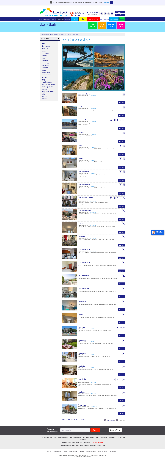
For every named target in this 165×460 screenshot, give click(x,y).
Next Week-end (73, 451)
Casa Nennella (82, 301)
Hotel (81, 445)
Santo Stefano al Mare (48, 91)
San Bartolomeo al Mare (48, 84)
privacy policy (106, 2)
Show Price (121, 102)
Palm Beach (81, 327)
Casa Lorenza (81, 392)
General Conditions (91, 451)
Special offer (87, 442)
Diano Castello (46, 63)
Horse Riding (112, 437)
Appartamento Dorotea (84, 185)
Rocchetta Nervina (47, 82)
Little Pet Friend (121, 437)
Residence (93, 445)
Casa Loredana (82, 340)
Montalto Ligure (46, 72)
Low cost (65, 451)
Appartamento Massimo (84, 210)
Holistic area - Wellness (102, 437)
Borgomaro (45, 50)
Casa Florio (81, 107)
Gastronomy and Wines (75, 437)
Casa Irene (81, 133)
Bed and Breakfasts (66, 445)
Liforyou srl (79, 456)
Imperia (44, 70)
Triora (43, 94)
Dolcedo (44, 69)
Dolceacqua (45, 67)
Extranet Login (113, 451)
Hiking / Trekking (90, 437)
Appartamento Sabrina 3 (84, 262)
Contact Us (67, 19)
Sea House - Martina (83, 275)
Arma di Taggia (46, 46)
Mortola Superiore (46, 74)
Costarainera (45, 62)
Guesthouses (75, 445)
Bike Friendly (53, 437)
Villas (104, 445)
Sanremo (44, 89)
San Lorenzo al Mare (73, 34)
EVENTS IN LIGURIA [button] (93, 19)
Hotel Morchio (82, 379)
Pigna (43, 79)
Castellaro (44, 55)
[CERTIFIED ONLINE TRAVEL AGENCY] (72, 13)
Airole (43, 43)
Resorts (99, 445)
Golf (84, 437)
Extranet (122, 19)
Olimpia (80, 146)
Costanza (80, 223)
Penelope (80, 159)
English (119, 12)
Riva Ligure (45, 81)
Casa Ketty (81, 314)
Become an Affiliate (115, 430)
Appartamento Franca (84, 94)
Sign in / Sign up (119, 14)
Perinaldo (44, 77)
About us (54, 19)
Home (40, 19)
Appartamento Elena (83, 172)
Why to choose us (46, 19)
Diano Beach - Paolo (83, 288)
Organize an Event (66, 442)
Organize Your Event (92, 25)
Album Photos (121, 25)
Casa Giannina (82, 353)
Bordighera (45, 48)
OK (111, 2)
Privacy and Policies (102, 451)
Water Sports (83, 439)
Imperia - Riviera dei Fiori (60, 34)
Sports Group (102, 25)
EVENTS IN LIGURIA (98, 442)
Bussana (44, 51)
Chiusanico (45, 60)
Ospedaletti (45, 75)
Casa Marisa (81, 366)
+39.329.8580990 (93, 13)
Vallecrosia (44, 96)
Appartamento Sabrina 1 (84, 249)
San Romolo (45, 87)
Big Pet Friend (45, 437)
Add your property (114, 19)
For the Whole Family (63, 437)
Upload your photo (111, 25)
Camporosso (45, 53)
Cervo (43, 58)
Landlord (86, 445)
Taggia (43, 93)
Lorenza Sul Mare (82, 120)
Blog (81, 442)
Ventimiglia (44, 98)
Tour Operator (75, 19)
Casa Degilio (81, 236)
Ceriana (44, 57)
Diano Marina (45, 65)
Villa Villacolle (82, 405)
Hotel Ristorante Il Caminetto (86, 198)
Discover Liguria (60, 19)
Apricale (44, 45)
